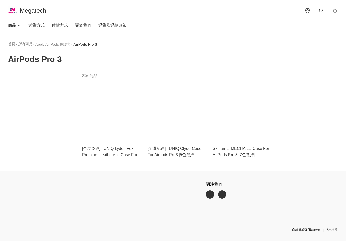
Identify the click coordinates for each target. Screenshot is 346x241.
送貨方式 (36, 25)
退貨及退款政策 (112, 25)
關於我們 (83, 25)
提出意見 (332, 230)
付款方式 (60, 25)
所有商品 (25, 44)
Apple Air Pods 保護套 (52, 44)
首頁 (11, 44)
